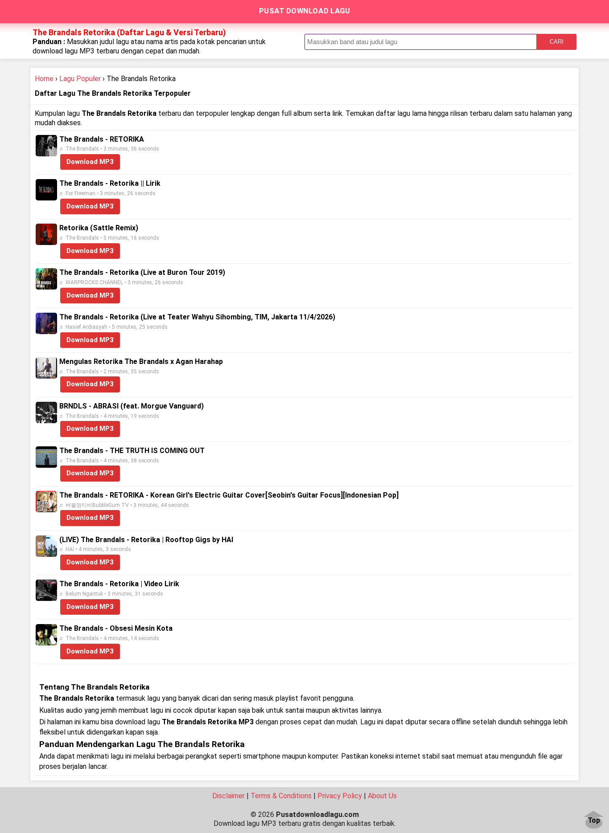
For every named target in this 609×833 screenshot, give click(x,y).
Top (594, 821)
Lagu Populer (80, 78)
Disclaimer (228, 796)
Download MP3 (90, 162)
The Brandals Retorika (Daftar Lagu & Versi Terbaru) (129, 32)
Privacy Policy (339, 796)
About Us (382, 796)
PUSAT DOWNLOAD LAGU (304, 10)
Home (44, 78)
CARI (557, 41)
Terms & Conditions (281, 796)
